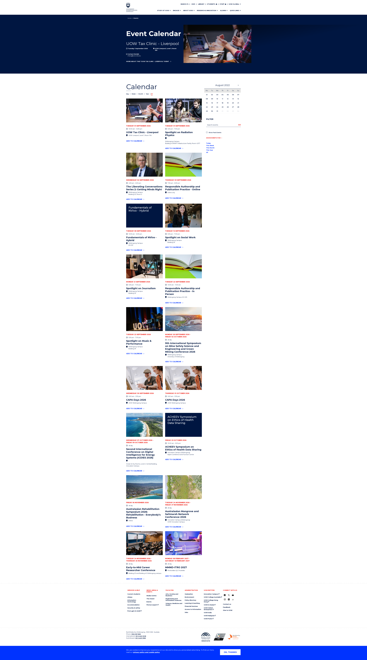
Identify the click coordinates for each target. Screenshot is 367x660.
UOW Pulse (208, 619)
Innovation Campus (211, 594)
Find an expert (152, 605)
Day (127, 94)
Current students (133, 594)
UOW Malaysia (209, 616)
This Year (209, 150)
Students (211, 4)
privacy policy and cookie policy (146, 652)
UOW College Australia (212, 597)
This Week (210, 145)
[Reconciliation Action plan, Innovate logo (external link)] (206, 637)
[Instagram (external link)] (225, 599)
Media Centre (151, 596)
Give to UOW (227, 610)
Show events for (213, 138)
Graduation (189, 594)
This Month (210, 148)
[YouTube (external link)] (233, 595)
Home (130, 18)
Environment (189, 597)
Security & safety (133, 608)
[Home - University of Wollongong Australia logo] (131, 7)
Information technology (131, 601)
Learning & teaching (192, 603)
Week (134, 94)
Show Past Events (215, 132)
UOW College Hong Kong (211, 601)
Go (239, 125)
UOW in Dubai (209, 605)
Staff (222, 4)
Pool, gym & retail (133, 611)
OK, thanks (230, 652)
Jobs (186, 612)
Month (140, 94)
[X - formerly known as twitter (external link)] (229, 595)
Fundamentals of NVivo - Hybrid (140, 209)
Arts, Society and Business (172, 595)
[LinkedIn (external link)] (229, 599)
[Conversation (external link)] (233, 599)
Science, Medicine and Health (174, 604)
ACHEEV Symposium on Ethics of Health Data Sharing (182, 420)
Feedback (226, 607)
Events (149, 602)
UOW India (208, 612)
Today (208, 143)
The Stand (150, 599)
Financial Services (191, 606)
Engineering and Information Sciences (173, 599)
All (207, 152)
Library (201, 4)
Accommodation (133, 605)
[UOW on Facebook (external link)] (225, 595)
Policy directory (190, 600)
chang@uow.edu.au (134, 56)
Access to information (193, 609)
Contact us (227, 604)
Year (147, 94)
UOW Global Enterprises (208, 608)
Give (193, 4)
